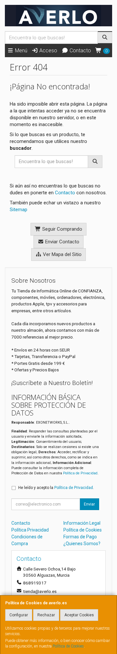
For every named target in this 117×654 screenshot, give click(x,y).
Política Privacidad (30, 529)
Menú (20, 50)
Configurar (18, 615)
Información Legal (81, 523)
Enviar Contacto (61, 242)
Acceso (47, 50)
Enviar (89, 504)
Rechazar (46, 615)
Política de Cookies (68, 646)
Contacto (79, 50)
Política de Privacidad (80, 473)
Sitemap (18, 209)
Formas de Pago (80, 536)
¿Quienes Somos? (81, 543)
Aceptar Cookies (79, 615)
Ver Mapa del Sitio (62, 254)
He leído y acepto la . (56, 487)
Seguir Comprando (61, 229)
